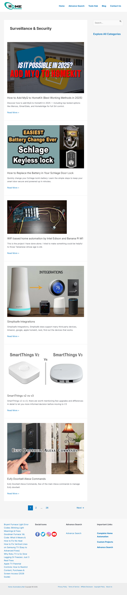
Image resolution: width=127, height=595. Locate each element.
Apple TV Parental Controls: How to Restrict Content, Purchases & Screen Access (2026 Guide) (16, 570)
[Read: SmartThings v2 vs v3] (45, 370)
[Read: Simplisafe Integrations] (45, 291)
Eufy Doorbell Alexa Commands (26, 478)
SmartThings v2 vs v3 (20, 395)
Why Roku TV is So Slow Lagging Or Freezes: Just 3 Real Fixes (16, 557)
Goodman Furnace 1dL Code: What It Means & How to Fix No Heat (15, 537)
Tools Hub (93, 6)
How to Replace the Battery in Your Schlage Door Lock (40, 172)
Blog (104, 6)
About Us (109, 587)
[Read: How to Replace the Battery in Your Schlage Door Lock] (45, 146)
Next (80, 507)
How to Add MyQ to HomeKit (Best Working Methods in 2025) (44, 97)
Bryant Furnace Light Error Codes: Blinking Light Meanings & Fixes (16, 527)
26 (47, 507)
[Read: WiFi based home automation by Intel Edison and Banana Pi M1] (37, 217)
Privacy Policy (62, 587)
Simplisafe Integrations (21, 321)
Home (62, 6)
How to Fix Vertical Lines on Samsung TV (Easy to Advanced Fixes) (15, 547)
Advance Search (76, 6)
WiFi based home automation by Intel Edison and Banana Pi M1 (45, 238)
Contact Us (115, 6)
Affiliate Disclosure (87, 587)
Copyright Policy (99, 587)
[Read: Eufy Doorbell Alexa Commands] (45, 448)
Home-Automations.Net (16, 587)
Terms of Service (73, 587)
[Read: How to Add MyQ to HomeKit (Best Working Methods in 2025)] (45, 67)
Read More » (13, 112)
